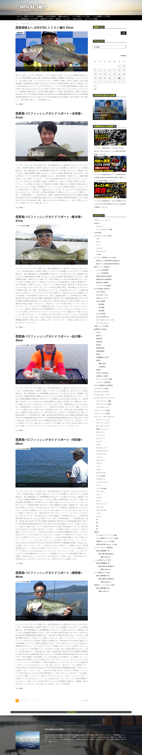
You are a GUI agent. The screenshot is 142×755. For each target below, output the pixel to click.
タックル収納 (100, 476)
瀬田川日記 (102, 364)
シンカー (99, 498)
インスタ (67, 19)
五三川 (98, 332)
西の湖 (98, 345)
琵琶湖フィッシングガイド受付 (104, 585)
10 (95, 74)
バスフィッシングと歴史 (102, 413)
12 (105, 74)
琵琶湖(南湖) (20, 32)
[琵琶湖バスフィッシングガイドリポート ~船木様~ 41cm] (51, 245)
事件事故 (101, 304)
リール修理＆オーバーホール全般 (107, 538)
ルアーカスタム (101, 510)
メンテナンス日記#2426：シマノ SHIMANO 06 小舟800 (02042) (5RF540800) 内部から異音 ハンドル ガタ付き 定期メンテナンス (110, 177)
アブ (97, 239)
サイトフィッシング (102, 423)
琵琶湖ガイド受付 (47, 19)
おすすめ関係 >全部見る (102, 289)
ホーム (19, 16)
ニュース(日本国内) (102, 270)
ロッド (98, 516)
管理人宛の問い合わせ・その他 (106, 544)
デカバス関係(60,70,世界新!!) (103, 385)
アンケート (100, 226)
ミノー (98, 466)
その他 (98, 254)
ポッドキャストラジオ (101, 392)
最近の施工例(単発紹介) (106, 554)
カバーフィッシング (102, 420)
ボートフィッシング (102, 426)
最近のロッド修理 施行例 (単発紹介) (108, 261)
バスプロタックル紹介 (101, 388)
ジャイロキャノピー (102, 407)
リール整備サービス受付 (101, 16)
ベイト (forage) (101, 488)
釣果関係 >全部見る (100, 329)
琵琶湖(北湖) (100, 348)
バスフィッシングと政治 (102, 410)
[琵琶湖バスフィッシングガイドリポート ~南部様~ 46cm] (51, 601)
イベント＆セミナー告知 (104, 229)
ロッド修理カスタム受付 (102, 572)
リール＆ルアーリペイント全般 (106, 535)
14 (114, 74)
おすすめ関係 (50, 16)
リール (98, 513)
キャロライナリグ (102, 451)
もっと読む (19, 104)
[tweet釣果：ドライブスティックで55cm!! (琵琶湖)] (110, 110)
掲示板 (58, 19)
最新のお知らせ (63, 16)
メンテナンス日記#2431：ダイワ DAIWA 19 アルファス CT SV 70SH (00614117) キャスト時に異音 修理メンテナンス (110, 204)
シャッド (99, 457)
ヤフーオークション (102, 323)
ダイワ (98, 242)
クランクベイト (101, 454)
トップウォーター (102, 482)
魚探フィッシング (102, 429)
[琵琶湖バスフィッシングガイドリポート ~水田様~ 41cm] (51, 141)
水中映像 (101, 307)
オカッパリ (100, 432)
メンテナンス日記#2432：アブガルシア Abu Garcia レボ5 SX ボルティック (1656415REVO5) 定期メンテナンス (110, 151)
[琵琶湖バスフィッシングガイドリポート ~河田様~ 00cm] (51, 467)
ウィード (99, 441)
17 (95, 78)
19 (105, 78)
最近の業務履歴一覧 (102, 551)
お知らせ (97, 223)
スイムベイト (100, 460)
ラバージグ (100, 507)
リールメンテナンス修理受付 (103, 548)
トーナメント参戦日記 (103, 382)
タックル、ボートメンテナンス (104, 398)
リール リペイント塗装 (103, 401)
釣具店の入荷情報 (102, 282)
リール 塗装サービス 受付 (81, 16)
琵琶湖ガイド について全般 (105, 541)
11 (100, 74)
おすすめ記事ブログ (102, 317)
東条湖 (98, 370)
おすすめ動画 (100, 301)
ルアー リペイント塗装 (103, 404)
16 (124, 74)
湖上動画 (101, 310)
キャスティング (101, 448)
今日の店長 (97, 233)
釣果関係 (40, 16)
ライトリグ (100, 491)
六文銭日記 (102, 367)
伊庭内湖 (99, 342)
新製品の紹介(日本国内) (104, 276)
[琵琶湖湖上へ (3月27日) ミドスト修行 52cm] (51, 51)
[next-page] (38, 700)
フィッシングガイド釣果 (23, 122)
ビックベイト (100, 438)
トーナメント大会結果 (103, 286)
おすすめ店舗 (100, 314)
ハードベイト (100, 435)
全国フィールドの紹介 (101, 326)
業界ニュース (29, 16)
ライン (98, 495)
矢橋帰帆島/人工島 (102, 357)
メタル (98, 470)
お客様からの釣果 (102, 376)
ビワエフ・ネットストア (102, 220)
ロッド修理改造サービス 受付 (27, 19)
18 (100, 78)
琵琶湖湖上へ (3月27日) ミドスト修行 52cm (44, 27)
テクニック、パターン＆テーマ (104, 417)
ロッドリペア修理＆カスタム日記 (105, 257)
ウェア (98, 445)
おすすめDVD (100, 292)
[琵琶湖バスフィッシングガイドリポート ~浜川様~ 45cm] (51, 364)
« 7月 (94, 89)
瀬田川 (98, 360)
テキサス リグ (100, 479)
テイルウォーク (101, 251)
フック (98, 485)
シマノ (98, 245)
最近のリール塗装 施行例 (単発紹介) (108, 264)
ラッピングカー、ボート (102, 395)
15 (119, 74)
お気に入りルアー (102, 298)
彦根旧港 (99, 339)
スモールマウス (101, 473)
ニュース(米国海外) (102, 273)
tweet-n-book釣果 (102, 373)
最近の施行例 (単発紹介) (106, 566)
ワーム (98, 501)
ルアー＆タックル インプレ (105, 320)
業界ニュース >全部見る (102, 267)
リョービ (99, 248)
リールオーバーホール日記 (103, 236)
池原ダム (99, 335)
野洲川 (98, 354)
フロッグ (99, 463)
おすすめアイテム (102, 295)
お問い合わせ (77, 19)
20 (110, 78)
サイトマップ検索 (91, 19)
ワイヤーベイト (101, 504)
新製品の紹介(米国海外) (104, 279)
